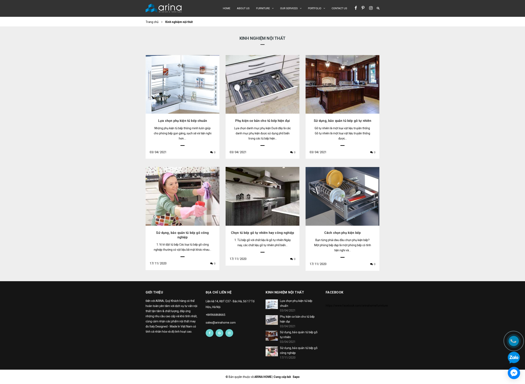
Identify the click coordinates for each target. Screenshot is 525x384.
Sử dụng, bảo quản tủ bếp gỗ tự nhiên (342, 121)
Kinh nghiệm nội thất (285, 292)
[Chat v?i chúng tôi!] (514, 373)
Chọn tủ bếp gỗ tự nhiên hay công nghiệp (262, 233)
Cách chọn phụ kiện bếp (342, 233)
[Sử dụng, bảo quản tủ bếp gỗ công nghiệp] (182, 196)
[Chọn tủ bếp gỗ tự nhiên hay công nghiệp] (262, 196)
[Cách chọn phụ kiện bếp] (342, 196)
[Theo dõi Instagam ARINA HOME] (371, 8)
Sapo (296, 376)
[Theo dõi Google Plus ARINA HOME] (219, 333)
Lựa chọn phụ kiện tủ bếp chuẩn (182, 121)
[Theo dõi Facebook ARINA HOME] (356, 8)
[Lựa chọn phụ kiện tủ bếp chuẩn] (182, 84)
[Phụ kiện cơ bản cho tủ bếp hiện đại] (262, 84)
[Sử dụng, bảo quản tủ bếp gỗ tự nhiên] (342, 84)
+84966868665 (215, 314)
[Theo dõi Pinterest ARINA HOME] (363, 8)
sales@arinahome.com (221, 322)
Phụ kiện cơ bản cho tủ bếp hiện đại (262, 121)
